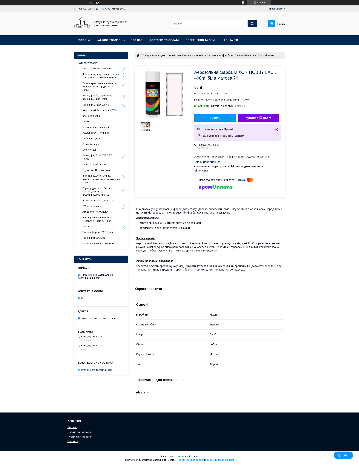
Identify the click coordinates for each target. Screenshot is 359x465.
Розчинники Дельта (93, 237)
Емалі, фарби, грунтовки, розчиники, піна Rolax (97, 97)
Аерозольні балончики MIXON (186, 55)
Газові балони (90, 144)
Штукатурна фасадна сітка (98, 200)
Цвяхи (86, 121)
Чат (346, 455)
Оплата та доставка (79, 432)
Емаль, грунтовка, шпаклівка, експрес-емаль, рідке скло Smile (99, 86)
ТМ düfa (87, 226)
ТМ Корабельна (91, 206)
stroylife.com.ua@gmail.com (96, 369)
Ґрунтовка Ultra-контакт (96, 170)
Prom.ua (197, 456)
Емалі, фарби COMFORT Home (97, 157)
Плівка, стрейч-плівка (95, 164)
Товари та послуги (153, 55)
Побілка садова (91, 138)
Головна (83, 40)
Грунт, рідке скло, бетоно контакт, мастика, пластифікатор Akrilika (97, 191)
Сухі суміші (89, 149)
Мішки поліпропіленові (95, 127)
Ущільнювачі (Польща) (95, 132)
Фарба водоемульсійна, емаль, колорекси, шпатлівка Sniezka (100, 76)
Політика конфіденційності (219, 460)
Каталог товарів (108, 40)
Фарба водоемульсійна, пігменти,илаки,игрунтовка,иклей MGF (101, 179)
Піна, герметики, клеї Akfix (97, 68)
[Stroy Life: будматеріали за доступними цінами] (82, 30)
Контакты (72, 441)
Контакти (231, 40)
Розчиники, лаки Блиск (95, 104)
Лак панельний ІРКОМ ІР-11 (98, 243)
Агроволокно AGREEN (95, 211)
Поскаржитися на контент (190, 460)
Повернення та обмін (201, 40)
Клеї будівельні (91, 116)
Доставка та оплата (164, 40)
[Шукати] (252, 23)
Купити (215, 118)
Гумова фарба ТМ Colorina (98, 232)
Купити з (252, 118)
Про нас (136, 40)
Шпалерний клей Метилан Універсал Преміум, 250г (97, 219)
